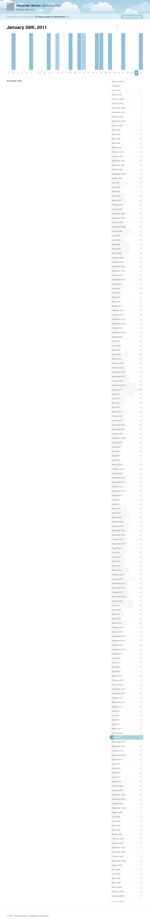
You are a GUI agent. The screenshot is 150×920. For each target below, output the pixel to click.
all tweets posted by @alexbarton (50, 16)
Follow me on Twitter (132, 16)
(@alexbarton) (38, 5)
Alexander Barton (20, 915)
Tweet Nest (44, 915)
